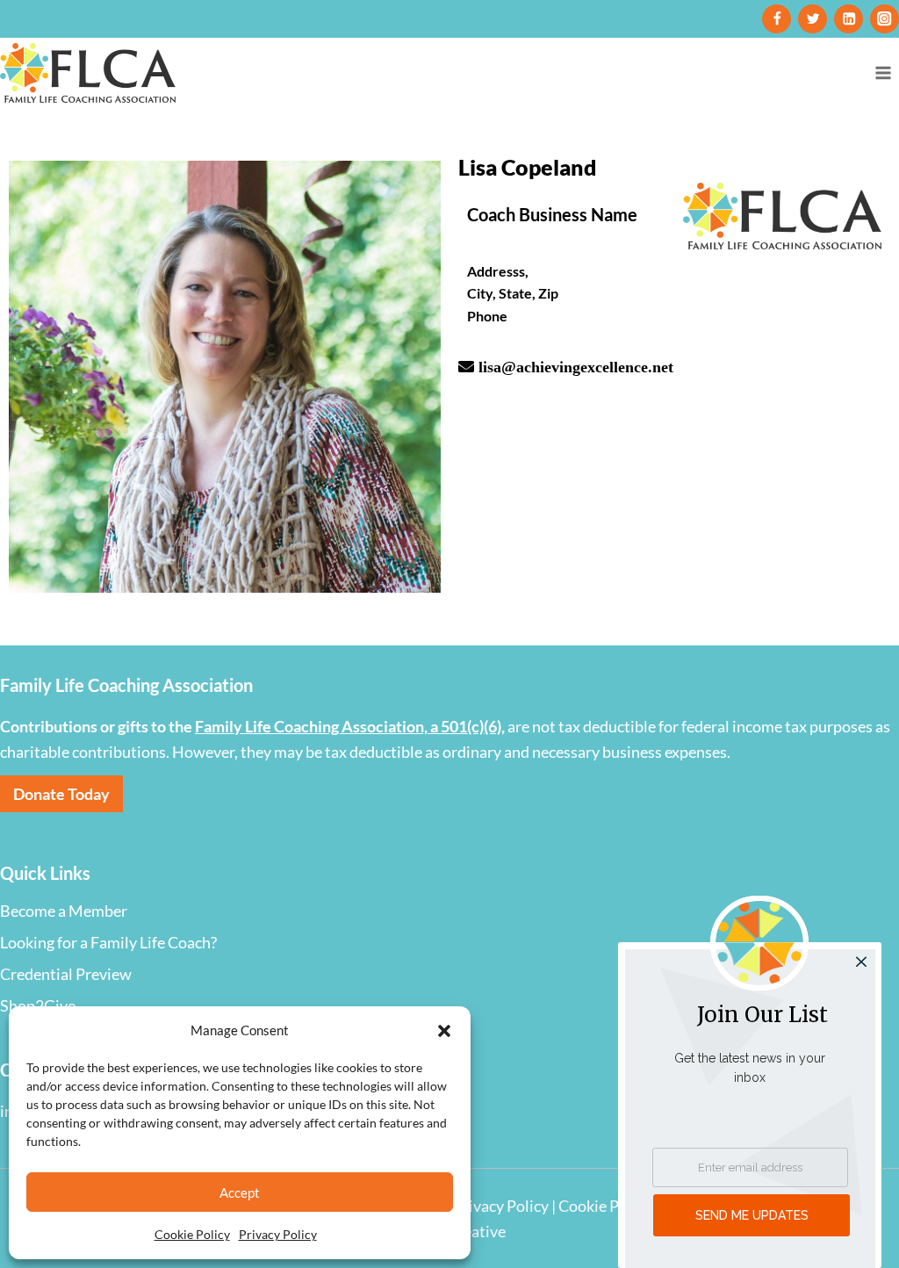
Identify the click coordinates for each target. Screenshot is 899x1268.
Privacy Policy (278, 1234)
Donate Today (61, 793)
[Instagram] (884, 18)
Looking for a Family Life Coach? (108, 942)
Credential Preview (66, 973)
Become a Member (63, 910)
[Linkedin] (848, 18)
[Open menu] (883, 72)
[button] (444, 1030)
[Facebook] (776, 18)
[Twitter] (812, 18)
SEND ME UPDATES (752, 1215)
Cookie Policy (192, 1234)
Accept (239, 1192)
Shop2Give (38, 1005)
